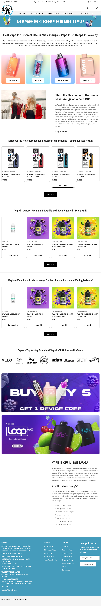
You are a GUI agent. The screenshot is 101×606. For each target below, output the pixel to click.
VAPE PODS (52, 13)
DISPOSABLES (37, 13)
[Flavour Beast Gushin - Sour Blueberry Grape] (63, 228)
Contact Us (66, 570)
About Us (65, 546)
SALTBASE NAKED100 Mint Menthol (11, 245)
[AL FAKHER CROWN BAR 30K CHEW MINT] (63, 158)
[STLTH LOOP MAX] (50, 434)
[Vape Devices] (63, 68)
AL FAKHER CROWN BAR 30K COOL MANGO (86, 175)
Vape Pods (48, 553)
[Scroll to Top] (97, 595)
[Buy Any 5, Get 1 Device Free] (50, 392)
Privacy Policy (67, 553)
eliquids (38, 80)
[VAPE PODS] (88, 68)
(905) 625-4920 (12, 564)
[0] (96, 7)
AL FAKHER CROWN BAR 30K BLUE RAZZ (11, 175)
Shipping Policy (67, 560)
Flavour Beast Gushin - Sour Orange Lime (87, 245)
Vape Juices (48, 546)
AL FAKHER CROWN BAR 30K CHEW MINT (61, 175)
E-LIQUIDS (22, 13)
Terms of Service (68, 563)
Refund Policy (67, 556)
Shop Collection (61, 132)
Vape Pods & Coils (50, 560)
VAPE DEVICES (85, 13)
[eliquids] (38, 68)
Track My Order (67, 550)
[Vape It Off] (7, 10)
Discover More (62, 2)
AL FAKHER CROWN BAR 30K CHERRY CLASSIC (36, 175)
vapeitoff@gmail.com (9, 590)
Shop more (50, 194)
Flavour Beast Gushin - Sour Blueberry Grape (62, 245)
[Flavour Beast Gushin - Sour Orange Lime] (88, 228)
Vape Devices (63, 80)
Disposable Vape (50, 550)
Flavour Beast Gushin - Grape (35, 245)
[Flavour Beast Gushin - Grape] (38, 228)
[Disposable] (13, 68)
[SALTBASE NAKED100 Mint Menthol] (13, 228)
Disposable (13, 80)
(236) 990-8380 (12, 579)
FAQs (64, 566)
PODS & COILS (68, 13)
